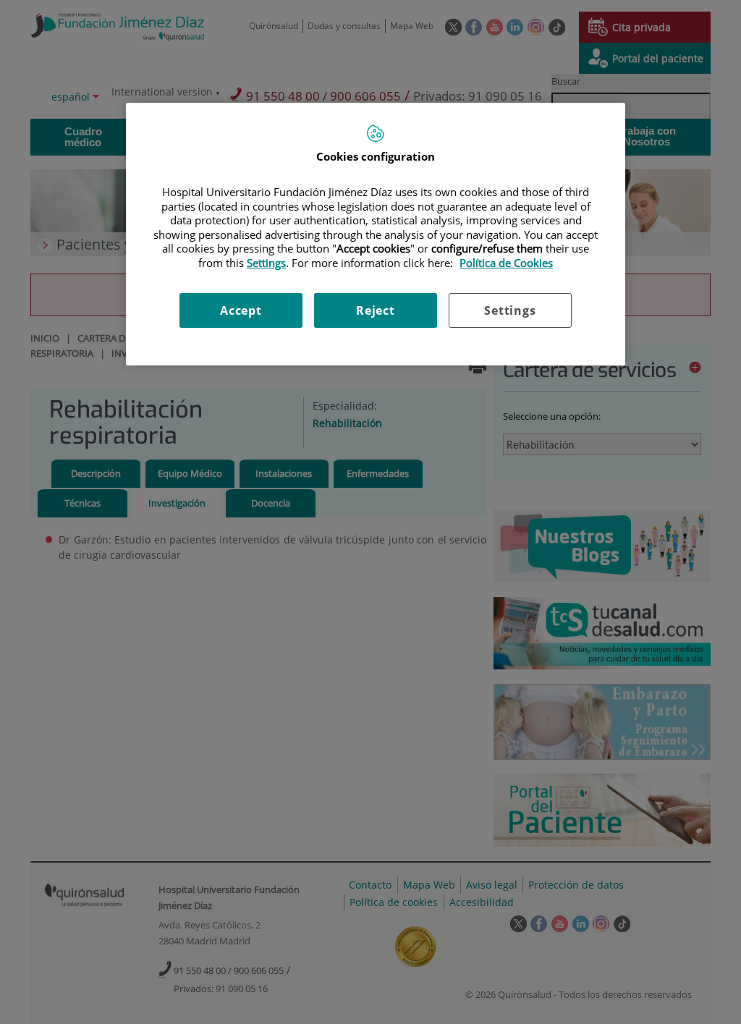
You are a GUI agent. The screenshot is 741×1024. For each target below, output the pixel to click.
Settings (509, 310)
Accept (241, 310)
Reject (375, 310)
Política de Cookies (506, 262)
